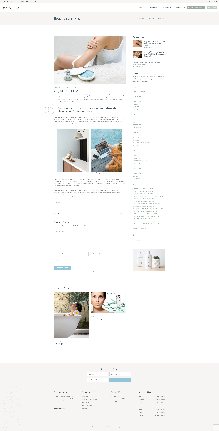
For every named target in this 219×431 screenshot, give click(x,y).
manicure (156, 203)
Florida (148, 198)
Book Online (85, 396)
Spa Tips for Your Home (141, 171)
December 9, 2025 (138, 66)
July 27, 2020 (95, 316)
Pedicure (136, 155)
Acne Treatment (139, 91)
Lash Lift (136, 132)
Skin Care (136, 158)
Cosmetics (137, 106)
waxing (135, 226)
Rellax (149, 213)
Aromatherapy (97, 318)
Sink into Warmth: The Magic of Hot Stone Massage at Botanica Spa (146, 64)
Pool (134, 213)
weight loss (144, 226)
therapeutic (155, 223)
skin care (149, 216)
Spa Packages (86, 402)
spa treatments (139, 221)
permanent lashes (157, 208)
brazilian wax (138, 193)
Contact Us (85, 408)
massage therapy (139, 208)
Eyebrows (136, 117)
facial (139, 198)
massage (136, 206)
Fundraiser (137, 124)
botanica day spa (139, 191)
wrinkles (136, 228)
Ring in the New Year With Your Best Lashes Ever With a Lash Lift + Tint (154, 44)
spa (155, 216)
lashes (151, 201)
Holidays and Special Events (143, 130)
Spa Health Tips (138, 166)
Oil (148, 208)
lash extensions (139, 203)
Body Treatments (139, 101)
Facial (135, 122)
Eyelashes (136, 119)
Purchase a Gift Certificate (89, 399)
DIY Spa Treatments (140, 112)
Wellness (136, 178)
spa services (137, 218)
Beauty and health (140, 99)
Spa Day (160, 216)
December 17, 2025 (149, 58)
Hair (153, 198)
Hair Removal (137, 127)
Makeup (135, 135)
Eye (134, 114)
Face (59, 202)
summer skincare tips (141, 223)
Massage (136, 140)
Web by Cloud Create (121, 427)
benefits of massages (141, 188)
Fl (143, 198)
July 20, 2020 (58, 87)
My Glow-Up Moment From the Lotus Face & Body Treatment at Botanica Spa (154, 54)
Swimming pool (138, 173)
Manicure (136, 137)
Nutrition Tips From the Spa (143, 153)
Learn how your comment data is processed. (90, 272)
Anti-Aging (137, 96)
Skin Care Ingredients (141, 160)
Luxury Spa (58, 343)
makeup (149, 203)
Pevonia (158, 211)
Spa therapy (137, 168)
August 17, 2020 (59, 341)
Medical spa (137, 145)
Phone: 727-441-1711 (117, 402)
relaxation (141, 213)
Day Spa (135, 109)
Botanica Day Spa (71, 87)
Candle (135, 104)
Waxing (135, 176)
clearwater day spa (140, 196)
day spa (151, 196)
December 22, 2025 (149, 47)
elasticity (159, 196)
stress (148, 221)
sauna (155, 213)
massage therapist (147, 206)
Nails (135, 150)
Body (55, 202)
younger (144, 228)
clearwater (148, 193)
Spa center (137, 163)
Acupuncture (138, 94)
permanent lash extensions (143, 211)
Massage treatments (149, 18)
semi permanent (139, 216)
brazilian (149, 191)
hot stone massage (140, 201)
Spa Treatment (149, 218)
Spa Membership (87, 405)
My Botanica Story (140, 148)
